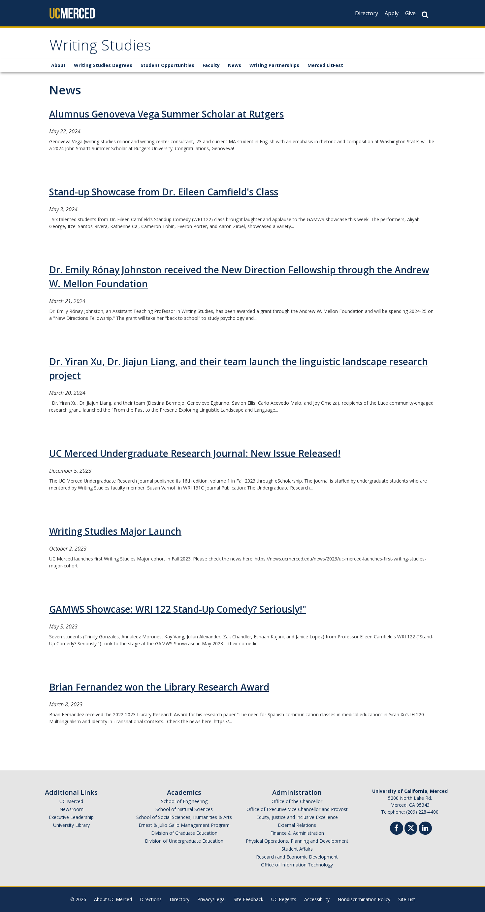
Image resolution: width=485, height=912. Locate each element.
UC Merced (71, 801)
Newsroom (71, 809)
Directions (151, 899)
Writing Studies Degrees (103, 65)
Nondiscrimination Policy (364, 899)
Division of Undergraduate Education (184, 841)
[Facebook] (396, 829)
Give (410, 13)
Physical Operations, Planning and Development (297, 841)
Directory (366, 13)
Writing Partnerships (274, 65)
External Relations (297, 825)
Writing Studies (100, 47)
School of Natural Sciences (184, 809)
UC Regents (283, 899)
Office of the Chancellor (297, 801)
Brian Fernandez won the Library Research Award (159, 687)
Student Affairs (297, 849)
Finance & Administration (297, 833)
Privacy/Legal (211, 899)
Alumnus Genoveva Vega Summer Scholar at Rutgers (166, 114)
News (234, 65)
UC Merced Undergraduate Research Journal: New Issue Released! (194, 453)
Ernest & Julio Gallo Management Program (184, 825)
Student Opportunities (167, 65)
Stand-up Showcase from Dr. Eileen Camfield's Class (163, 192)
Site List (406, 899)
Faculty (211, 65)
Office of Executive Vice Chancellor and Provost (297, 809)
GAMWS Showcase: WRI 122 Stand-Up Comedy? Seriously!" (177, 609)
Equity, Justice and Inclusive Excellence (297, 817)
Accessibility (317, 899)
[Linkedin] (425, 829)
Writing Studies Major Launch (115, 531)
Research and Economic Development (297, 857)
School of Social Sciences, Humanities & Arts (184, 817)
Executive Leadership (71, 817)
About (58, 65)
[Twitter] (411, 827)
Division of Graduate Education (184, 833)
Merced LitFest (325, 65)
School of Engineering (184, 801)
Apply (392, 13)
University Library (71, 825)
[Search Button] (425, 14)
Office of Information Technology (297, 864)
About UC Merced (113, 899)
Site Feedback (248, 899)
